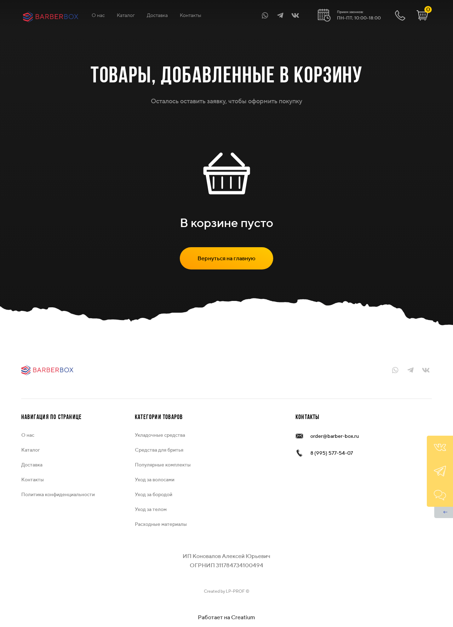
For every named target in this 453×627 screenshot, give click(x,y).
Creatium (243, 617)
